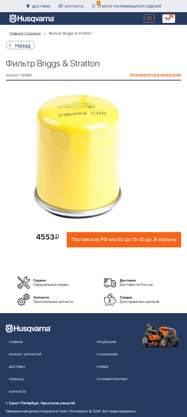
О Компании (107, 354)
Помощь (16, 379)
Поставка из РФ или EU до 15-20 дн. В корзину (124, 239)
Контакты (74, 6)
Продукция (106, 342)
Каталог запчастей (25, 354)
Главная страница (25, 33)
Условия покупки (112, 379)
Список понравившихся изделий (129, 5)
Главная (16, 342)
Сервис (103, 367)
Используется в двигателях (155, 75)
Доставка (41, 6)
